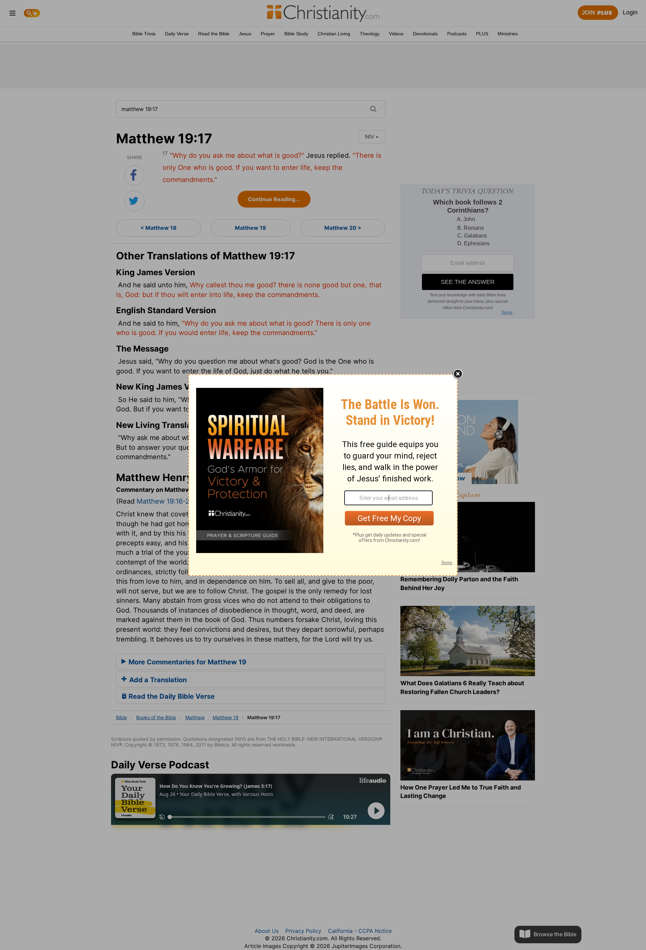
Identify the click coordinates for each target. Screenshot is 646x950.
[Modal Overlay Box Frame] (323, 475)
